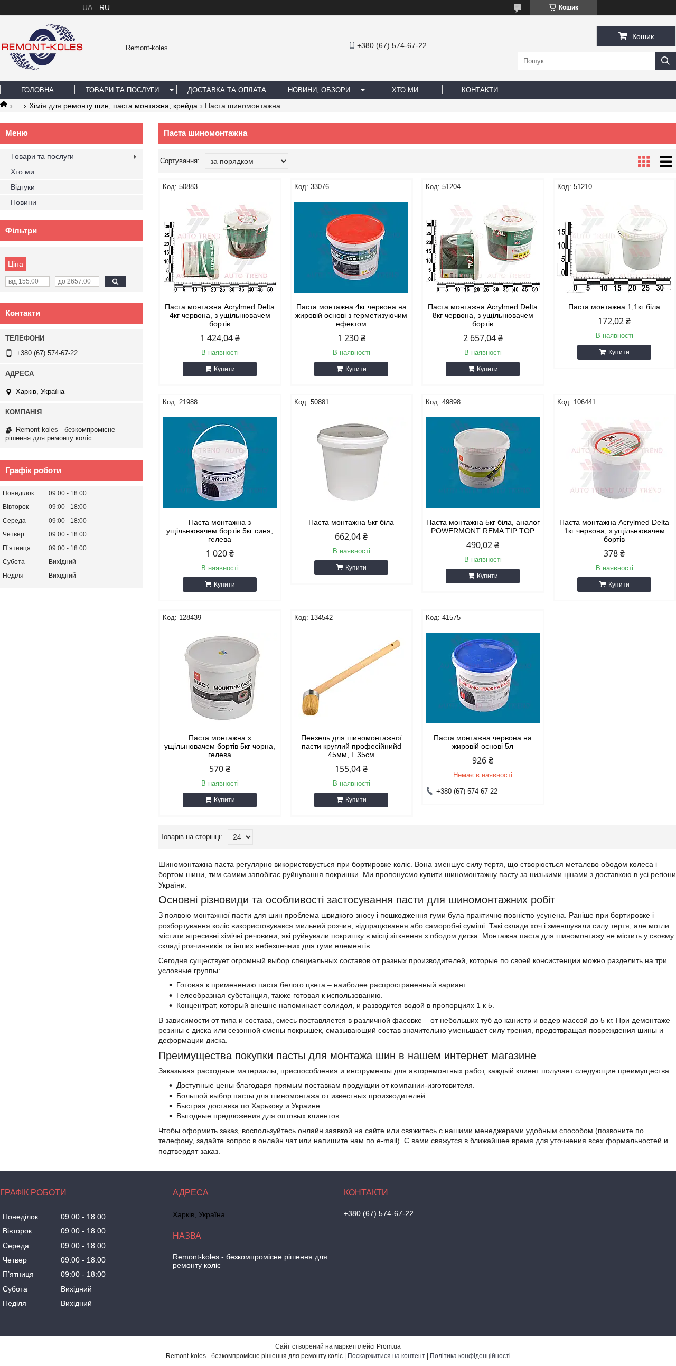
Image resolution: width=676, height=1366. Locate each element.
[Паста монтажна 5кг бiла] (351, 462)
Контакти (480, 90)
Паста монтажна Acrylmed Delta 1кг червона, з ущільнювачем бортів (614, 530)
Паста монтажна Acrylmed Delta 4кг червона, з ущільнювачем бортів (220, 315)
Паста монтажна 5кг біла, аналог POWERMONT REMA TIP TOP (483, 526)
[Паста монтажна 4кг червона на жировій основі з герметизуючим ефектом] (351, 247)
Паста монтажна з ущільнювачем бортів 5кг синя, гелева (219, 530)
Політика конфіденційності (470, 1356)
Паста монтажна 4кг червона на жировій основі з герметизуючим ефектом (351, 315)
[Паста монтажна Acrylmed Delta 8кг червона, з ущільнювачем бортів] (483, 247)
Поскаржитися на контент (386, 1356)
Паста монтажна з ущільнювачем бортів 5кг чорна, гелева (219, 746)
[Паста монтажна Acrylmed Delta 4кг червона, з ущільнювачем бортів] (220, 247)
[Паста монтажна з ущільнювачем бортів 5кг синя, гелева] (220, 462)
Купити (224, 369)
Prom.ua (389, 1346)
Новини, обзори (319, 90)
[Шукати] (665, 61)
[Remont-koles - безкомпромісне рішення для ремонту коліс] (42, 76)
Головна (37, 90)
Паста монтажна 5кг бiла (351, 522)
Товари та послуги (122, 90)
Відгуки (23, 187)
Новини (23, 202)
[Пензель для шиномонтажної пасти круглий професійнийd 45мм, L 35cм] (351, 678)
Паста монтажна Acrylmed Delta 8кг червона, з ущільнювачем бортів (483, 315)
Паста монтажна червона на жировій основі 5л (483, 741)
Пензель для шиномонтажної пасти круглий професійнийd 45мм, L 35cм (351, 746)
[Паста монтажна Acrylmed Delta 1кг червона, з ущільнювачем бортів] (614, 462)
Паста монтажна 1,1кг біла (614, 307)
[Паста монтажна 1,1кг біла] (614, 247)
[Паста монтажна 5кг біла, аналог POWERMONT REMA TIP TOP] (483, 462)
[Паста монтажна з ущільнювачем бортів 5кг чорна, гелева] (220, 678)
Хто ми (405, 90)
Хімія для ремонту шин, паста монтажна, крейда (113, 105)
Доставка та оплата (226, 90)
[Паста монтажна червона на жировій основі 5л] (483, 678)
